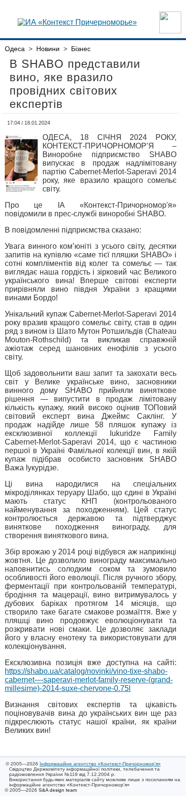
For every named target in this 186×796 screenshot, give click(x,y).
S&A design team (58, 790)
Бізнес (81, 49)
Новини (48, 49)
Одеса (15, 49)
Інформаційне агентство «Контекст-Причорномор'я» (100, 763)
